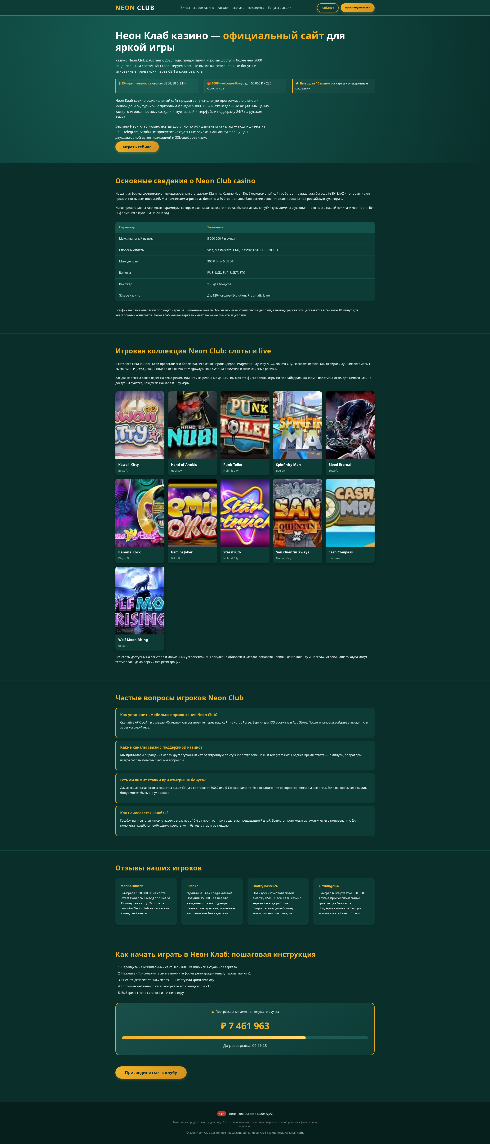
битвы (185, 8)
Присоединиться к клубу (151, 1072)
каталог (223, 8)
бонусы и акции (279, 8)
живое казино (203, 8)
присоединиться (357, 7)
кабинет (328, 8)
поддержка (256, 8)
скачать (238, 8)
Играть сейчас (137, 146)
